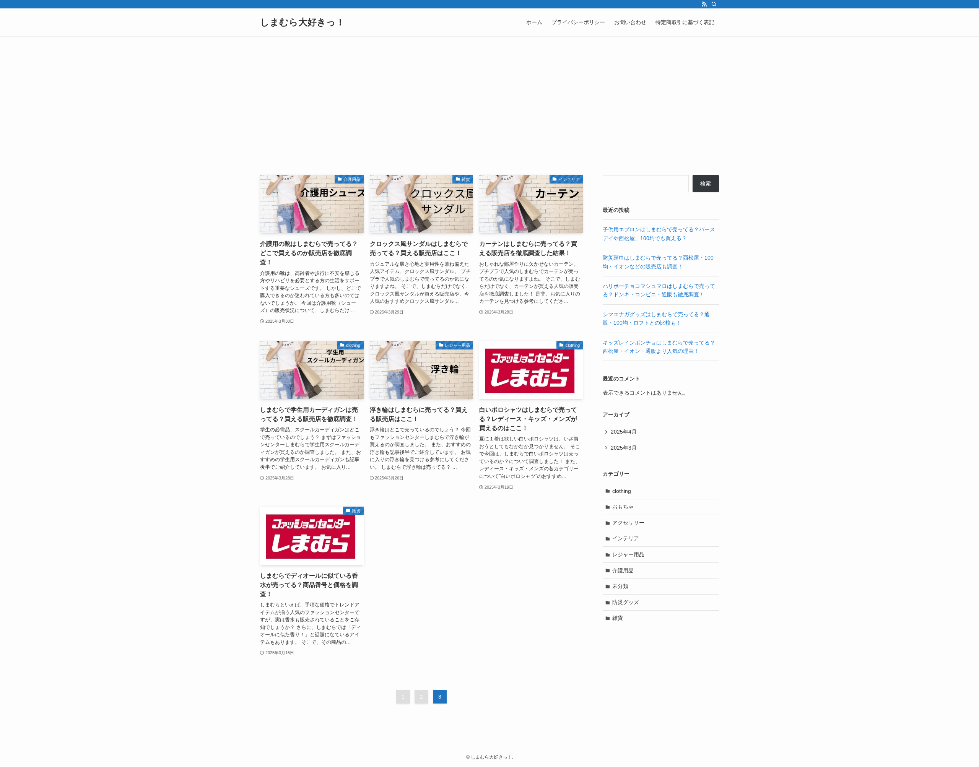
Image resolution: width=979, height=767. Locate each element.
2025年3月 (624, 448)
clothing (621, 491)
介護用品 (623, 570)
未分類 (620, 586)
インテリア (625, 538)
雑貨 (617, 618)
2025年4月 (624, 432)
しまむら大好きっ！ (302, 22)
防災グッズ (625, 602)
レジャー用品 (628, 554)
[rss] (704, 4)
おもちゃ (623, 507)
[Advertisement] (489, 93)
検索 (705, 183)
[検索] (714, 4)
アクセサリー (628, 523)
